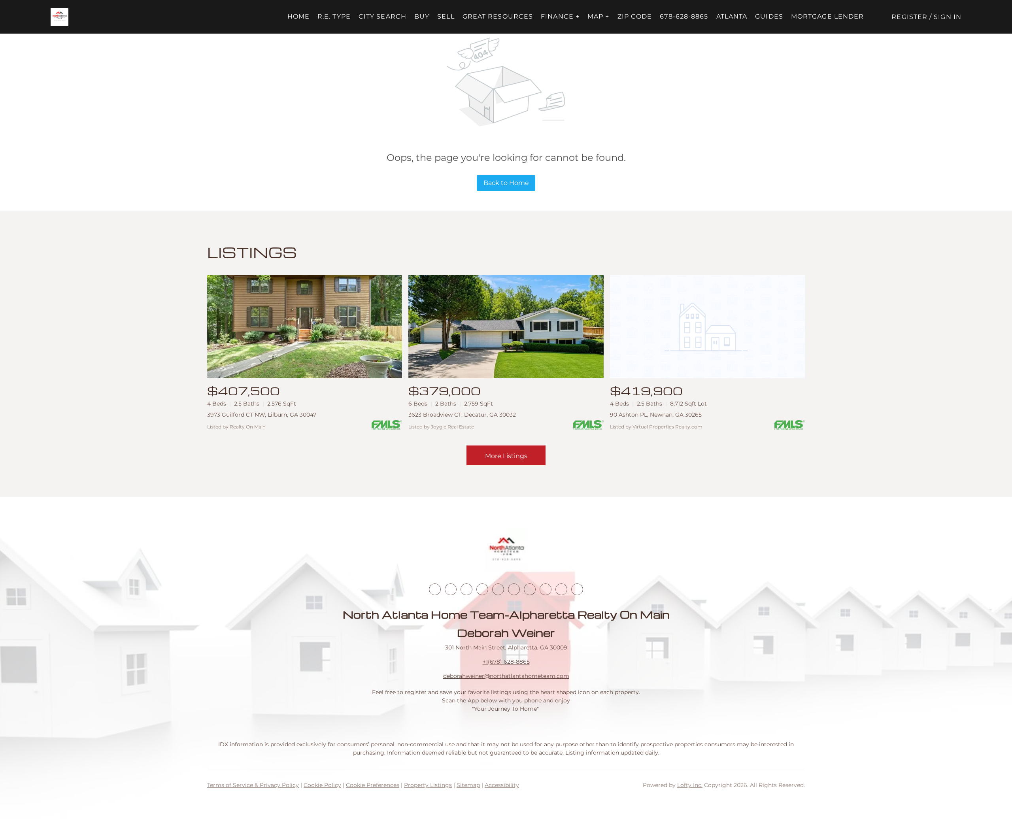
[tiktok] (530, 589)
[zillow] (482, 589)
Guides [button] (769, 16)
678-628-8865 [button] (684, 16)
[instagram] (498, 589)
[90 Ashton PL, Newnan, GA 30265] (707, 326)
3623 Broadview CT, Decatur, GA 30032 (462, 414)
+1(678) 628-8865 (506, 661)
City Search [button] (382, 16)
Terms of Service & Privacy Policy (253, 785)
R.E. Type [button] (334, 16)
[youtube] (514, 589)
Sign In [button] (947, 17)
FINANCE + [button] (560, 16)
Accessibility (502, 785)
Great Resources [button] (498, 16)
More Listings (506, 456)
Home (298, 16)
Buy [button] (421, 16)
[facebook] (435, 589)
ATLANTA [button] (732, 16)
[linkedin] (451, 589)
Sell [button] (445, 16)
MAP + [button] (598, 16)
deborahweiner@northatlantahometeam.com (506, 675)
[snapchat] (545, 589)
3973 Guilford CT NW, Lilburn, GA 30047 (261, 414)
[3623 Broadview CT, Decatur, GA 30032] (505, 326)
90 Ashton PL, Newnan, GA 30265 (656, 414)
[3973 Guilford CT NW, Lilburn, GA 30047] (304, 326)
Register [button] (909, 17)
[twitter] (466, 589)
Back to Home (506, 183)
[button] (59, 17)
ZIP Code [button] (634, 16)
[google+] (577, 589)
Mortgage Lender (827, 16)
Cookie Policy (322, 785)
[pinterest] (561, 589)
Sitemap (468, 785)
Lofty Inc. (689, 785)
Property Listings (428, 785)
